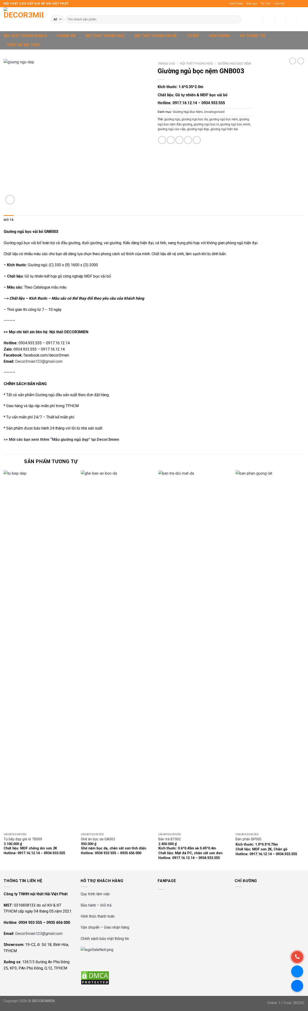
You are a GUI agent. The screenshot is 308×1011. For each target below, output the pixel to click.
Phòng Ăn (66, 36)
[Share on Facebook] (162, 140)
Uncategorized (214, 112)
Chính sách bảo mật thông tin (105, 938)
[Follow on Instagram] (292, 3)
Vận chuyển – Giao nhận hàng (105, 927)
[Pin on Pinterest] (188, 140)
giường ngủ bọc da (194, 119)
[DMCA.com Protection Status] (95, 977)
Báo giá (251, 3)
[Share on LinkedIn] (197, 140)
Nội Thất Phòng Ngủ (105, 36)
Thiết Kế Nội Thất (23, 45)
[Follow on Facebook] (288, 3)
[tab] (9, 220)
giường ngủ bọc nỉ (206, 124)
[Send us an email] (302, 3)
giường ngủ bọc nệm (223, 119)
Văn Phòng (219, 36)
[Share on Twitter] (171, 140)
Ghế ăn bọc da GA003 (98, 839)
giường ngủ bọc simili (235, 124)
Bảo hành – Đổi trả (96, 905)
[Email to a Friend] (179, 140)
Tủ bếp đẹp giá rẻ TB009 (23, 839)
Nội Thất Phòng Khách (25, 36)
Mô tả (9, 220)
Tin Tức (265, 3)
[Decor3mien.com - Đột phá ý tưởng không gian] (24, 19)
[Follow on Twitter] (297, 3)
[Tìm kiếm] (236, 19)
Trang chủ (166, 63)
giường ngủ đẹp (198, 129)
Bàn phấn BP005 (248, 839)
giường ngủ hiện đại (224, 129)
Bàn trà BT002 (169, 839)
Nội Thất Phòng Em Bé (156, 36)
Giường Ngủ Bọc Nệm (234, 63)
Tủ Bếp (193, 36)
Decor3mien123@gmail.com (39, 361)
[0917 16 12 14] (301, 19)
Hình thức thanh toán (98, 916)
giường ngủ (172, 119)
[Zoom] (10, 199)
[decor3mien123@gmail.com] (280, 19)
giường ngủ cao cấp (172, 129)
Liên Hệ (279, 3)
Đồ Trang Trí (252, 36)
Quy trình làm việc (95, 894)
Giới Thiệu (236, 3)
